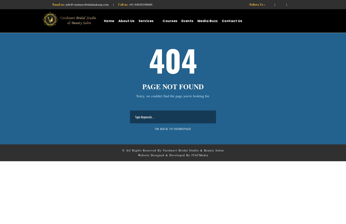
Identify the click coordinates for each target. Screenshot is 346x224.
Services (146, 21)
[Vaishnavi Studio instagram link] (292, 4)
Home (109, 21)
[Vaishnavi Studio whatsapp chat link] (281, 4)
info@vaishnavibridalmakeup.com (81, 4)
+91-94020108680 (135, 4)
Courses (170, 21)
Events (187, 21)
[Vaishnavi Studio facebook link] (269, 4)
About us (126, 21)
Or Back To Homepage (173, 129)
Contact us (232, 21)
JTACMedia (199, 155)
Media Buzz (207, 21)
